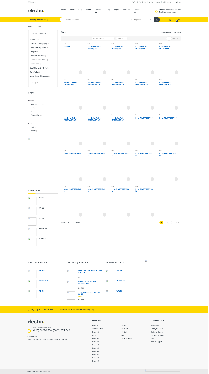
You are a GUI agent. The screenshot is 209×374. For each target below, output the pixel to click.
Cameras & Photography (39, 43)
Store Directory (126, 338)
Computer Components (39, 48)
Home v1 (95, 325)
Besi (65, 44)
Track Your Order (140, 2)
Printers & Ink (35, 64)
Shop (179, 2)
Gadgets (34, 52)
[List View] (70, 38)
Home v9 (95, 361)
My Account (168, 2)
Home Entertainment (38, 56)
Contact (124, 332)
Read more (80, 72)
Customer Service (157, 332)
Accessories (35, 39)
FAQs (152, 338)
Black (32, 127)
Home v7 (95, 354)
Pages (116, 9)
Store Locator (155, 2)
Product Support (156, 342)
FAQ (122, 335)
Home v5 (95, 348)
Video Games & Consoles (40, 76)
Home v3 (95, 338)
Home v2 (95, 332)
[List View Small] (73, 38)
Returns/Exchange (157, 335)
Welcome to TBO (34, 2)
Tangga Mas (35, 115)
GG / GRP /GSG (36, 104)
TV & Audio (35, 72)
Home (63, 9)
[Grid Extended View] (67, 38)
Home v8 (95, 358)
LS (31, 111)
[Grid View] (64, 38)
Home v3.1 (95, 342)
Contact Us (98, 11)
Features (126, 9)
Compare (124, 329)
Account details (97, 329)
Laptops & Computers (39, 60)
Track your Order (157, 329)
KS (32, 108)
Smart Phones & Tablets (40, 68)
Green (33, 131)
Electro (32, 371)
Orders (94, 335)
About (88, 9)
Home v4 (95, 345)
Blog (108, 9)
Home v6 (95, 351)
